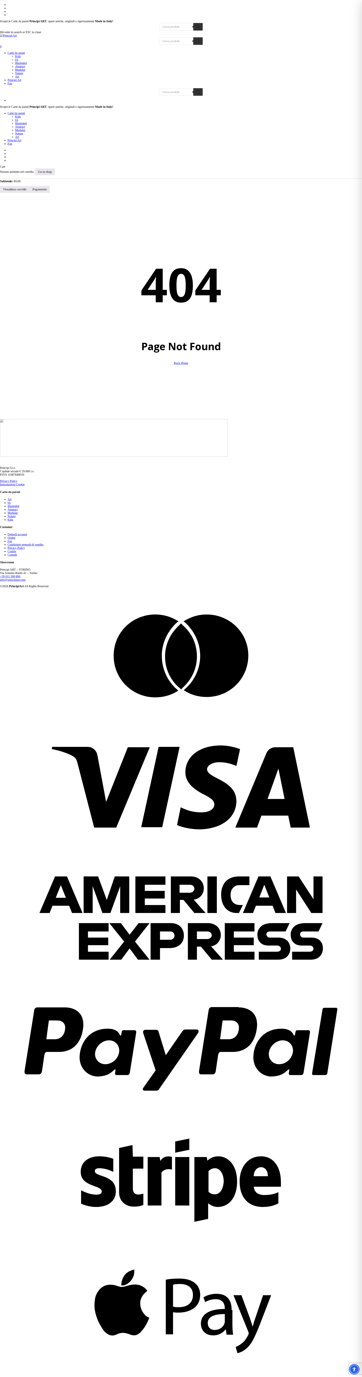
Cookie (12, 551)
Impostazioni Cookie (12, 484)
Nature (12, 516)
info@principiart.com (12, 579)
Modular (13, 512)
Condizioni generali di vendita (25, 544)
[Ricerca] (198, 27)
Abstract (13, 509)
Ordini (11, 537)
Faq (10, 143)
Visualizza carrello (14, 189)
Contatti (12, 554)
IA (9, 502)
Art (10, 499)
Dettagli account (17, 534)
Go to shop (45, 171)
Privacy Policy (8, 481)
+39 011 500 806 (10, 576)
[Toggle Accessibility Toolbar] (354, 1369)
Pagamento (39, 189)
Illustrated (13, 506)
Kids (10, 519)
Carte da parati (16, 113)
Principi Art (14, 140)
